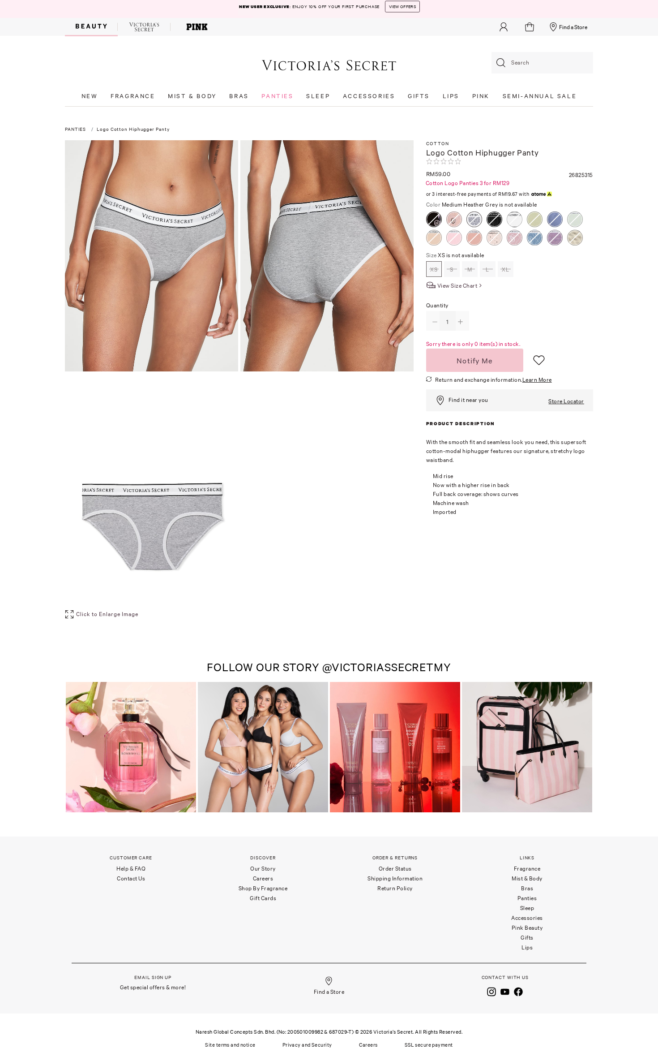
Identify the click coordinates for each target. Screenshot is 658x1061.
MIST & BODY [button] (192, 96)
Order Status (395, 868)
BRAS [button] (238, 96)
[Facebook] (518, 991)
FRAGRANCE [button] (133, 96)
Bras (527, 888)
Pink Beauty (527, 927)
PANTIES (75, 129)
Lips (527, 947)
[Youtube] (504, 991)
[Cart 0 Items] (531, 27)
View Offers (387, 9)
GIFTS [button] (419, 96)
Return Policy (395, 888)
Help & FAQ (130, 868)
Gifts (527, 937)
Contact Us (131, 878)
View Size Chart (457, 285)
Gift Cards (263, 898)
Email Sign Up (152, 977)
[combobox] (542, 62)
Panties (527, 898)
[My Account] (503, 27)
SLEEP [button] (318, 96)
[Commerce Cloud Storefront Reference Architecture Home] (329, 64)
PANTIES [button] (277, 96)
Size (455, 255)
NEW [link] (89, 96)
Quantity (437, 305)
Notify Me (475, 361)
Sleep (527, 908)
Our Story (263, 868)
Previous (74, 748)
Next (584, 748)
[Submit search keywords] (501, 63)
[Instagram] (491, 991)
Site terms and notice (230, 1045)
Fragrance (527, 868)
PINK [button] (481, 96)
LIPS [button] (451, 96)
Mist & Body (527, 878)
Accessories (527, 917)
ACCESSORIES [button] (369, 96)
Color (481, 204)
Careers (263, 878)
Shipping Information (395, 878)
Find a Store (573, 27)
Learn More (537, 379)
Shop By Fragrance (263, 888)
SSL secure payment (429, 1045)
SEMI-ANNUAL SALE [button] (540, 96)
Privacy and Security (307, 1045)
